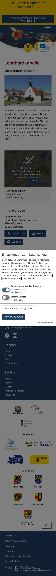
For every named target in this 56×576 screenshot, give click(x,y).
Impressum (28, 278)
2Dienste (17, 300)
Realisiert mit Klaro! (45, 322)
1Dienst (16, 292)
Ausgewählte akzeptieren (18, 308)
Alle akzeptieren (13, 316)
